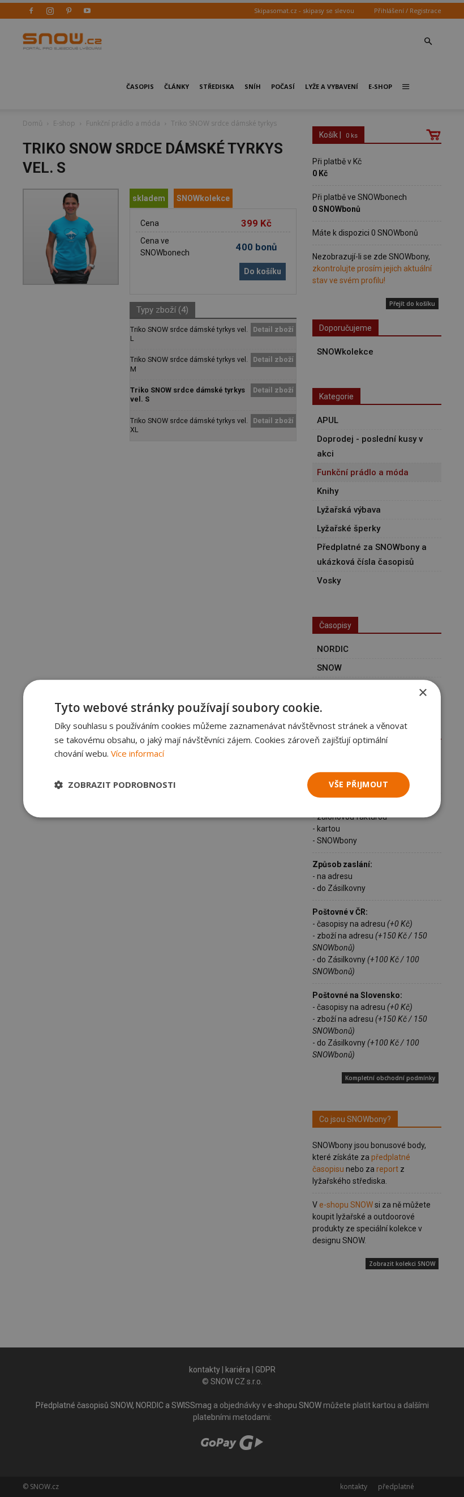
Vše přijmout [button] (358, 784)
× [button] (422, 693)
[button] (115, 785)
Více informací (137, 754)
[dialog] (232, 748)
